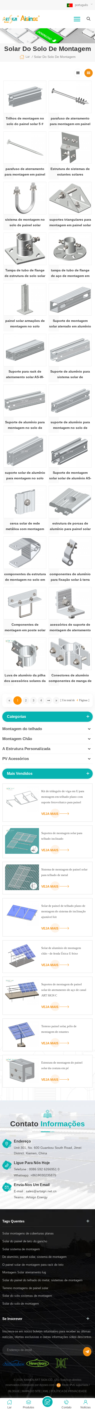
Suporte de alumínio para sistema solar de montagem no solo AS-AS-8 (70, 375)
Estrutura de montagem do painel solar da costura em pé (62, 1065)
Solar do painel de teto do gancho (24, 1241)
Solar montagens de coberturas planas (28, 1233)
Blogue (14, 1391)
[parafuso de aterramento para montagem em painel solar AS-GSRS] (70, 97)
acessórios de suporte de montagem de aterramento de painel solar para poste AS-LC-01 (70, 628)
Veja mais (49, 814)
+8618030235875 (43, 1175)
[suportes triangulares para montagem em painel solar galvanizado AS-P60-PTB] (70, 198)
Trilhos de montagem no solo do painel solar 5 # (25, 121)
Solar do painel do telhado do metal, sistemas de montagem (42, 1280)
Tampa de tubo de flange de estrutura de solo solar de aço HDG (25, 273)
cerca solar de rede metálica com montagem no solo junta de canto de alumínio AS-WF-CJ (25, 526)
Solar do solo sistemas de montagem (27, 1295)
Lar (28, 56)
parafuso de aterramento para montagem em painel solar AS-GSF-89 (25, 172)
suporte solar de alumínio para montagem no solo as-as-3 (25, 476)
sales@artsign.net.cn (41, 1191)
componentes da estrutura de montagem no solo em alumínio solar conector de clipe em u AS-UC (25, 577)
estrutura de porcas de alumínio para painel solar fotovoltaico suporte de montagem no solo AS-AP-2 (70, 526)
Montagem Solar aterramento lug (24, 1272)
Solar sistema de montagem (21, 1249)
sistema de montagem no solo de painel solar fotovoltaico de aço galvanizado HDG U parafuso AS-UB (25, 223)
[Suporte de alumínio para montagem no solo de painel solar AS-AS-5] (25, 401)
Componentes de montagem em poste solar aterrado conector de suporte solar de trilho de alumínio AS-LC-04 (25, 628)
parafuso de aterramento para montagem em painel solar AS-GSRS (70, 121)
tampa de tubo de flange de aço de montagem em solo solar (70, 273)
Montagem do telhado (22, 729)
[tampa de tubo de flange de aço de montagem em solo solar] (70, 249)
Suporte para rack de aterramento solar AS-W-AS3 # (25, 375)
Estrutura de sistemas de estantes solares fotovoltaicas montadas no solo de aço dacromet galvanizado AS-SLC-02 (70, 172)
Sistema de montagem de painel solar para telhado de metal (64, 872)
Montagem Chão (17, 739)
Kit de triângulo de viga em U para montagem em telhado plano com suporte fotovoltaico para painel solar (62, 797)
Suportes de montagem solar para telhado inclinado (61, 835)
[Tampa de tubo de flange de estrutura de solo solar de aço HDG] (25, 249)
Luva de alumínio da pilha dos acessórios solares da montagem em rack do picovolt (25, 678)
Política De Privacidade (69, 1391)
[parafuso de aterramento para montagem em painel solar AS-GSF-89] (25, 148)
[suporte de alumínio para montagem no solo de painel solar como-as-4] (70, 401)
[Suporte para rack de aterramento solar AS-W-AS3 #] (25, 350)
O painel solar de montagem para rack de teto (32, 1264)
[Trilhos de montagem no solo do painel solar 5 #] (25, 97)
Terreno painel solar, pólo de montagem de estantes (59, 1028)
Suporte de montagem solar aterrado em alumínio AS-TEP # (70, 324)
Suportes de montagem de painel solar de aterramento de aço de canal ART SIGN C (63, 990)
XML (46, 1391)
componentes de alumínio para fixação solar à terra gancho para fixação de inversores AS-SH (70, 577)
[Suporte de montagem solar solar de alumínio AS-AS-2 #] (70, 451)
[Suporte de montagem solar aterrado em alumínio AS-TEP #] (70, 299)
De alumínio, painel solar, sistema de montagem (34, 1257)
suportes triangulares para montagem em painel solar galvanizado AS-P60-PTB (70, 223)
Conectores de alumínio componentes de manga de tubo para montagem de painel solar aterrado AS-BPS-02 (70, 678)
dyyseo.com (47, 1385)
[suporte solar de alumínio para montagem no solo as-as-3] (25, 451)
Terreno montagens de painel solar (25, 1288)
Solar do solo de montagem (20, 1303)
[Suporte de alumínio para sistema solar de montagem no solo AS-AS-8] (70, 350)
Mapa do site (31, 1391)
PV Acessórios (15, 759)
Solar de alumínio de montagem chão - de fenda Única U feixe (61, 950)
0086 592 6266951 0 (44, 1169)
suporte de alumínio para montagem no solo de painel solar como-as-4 (70, 425)
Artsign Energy (37, 1197)
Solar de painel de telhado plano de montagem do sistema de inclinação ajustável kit (63, 911)
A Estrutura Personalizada (26, 749)
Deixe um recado (47, 1402)
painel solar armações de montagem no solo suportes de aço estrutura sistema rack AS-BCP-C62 (25, 324)
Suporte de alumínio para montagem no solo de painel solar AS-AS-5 (25, 425)
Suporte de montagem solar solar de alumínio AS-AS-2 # (70, 476)
